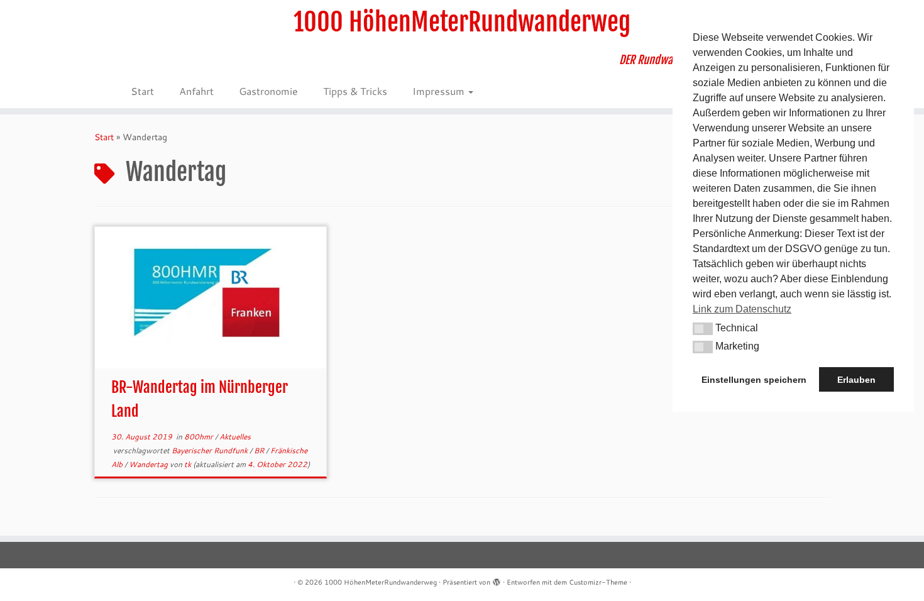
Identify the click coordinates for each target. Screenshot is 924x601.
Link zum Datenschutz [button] (742, 309)
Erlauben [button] (856, 380)
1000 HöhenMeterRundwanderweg (462, 22)
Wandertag (149, 464)
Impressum (439, 91)
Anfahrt (196, 91)
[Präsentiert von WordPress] (496, 579)
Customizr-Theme (598, 582)
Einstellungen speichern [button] (753, 380)
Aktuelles (235, 436)
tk (187, 464)
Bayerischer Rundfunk (211, 450)
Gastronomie (268, 91)
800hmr (199, 436)
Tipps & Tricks (355, 91)
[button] (703, 329)
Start (142, 91)
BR (260, 450)
